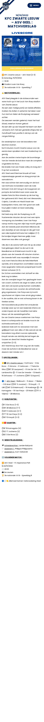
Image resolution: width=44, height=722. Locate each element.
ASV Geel (6, 6)
